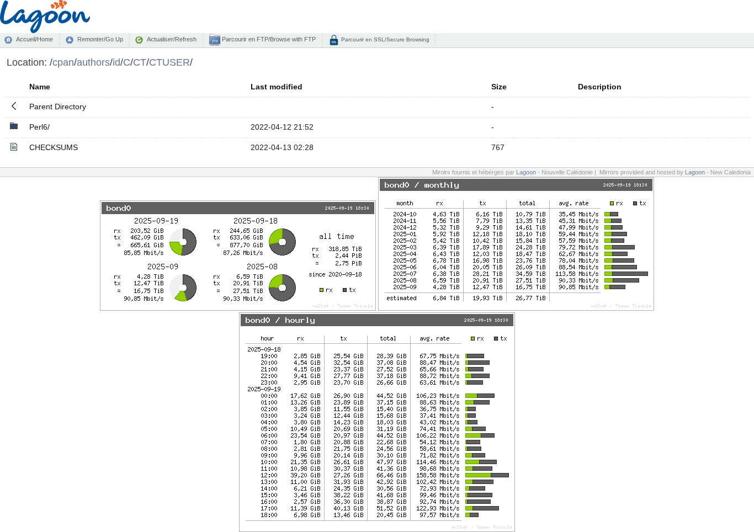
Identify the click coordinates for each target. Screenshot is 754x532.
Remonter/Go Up (100, 39)
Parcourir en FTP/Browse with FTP (268, 39)
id (116, 62)
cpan (63, 62)
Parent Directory (57, 106)
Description (600, 86)
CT (139, 62)
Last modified (276, 86)
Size (499, 86)
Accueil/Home (34, 39)
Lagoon (526, 172)
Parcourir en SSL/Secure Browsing (384, 39)
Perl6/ (39, 127)
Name (39, 86)
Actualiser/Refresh (172, 39)
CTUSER (169, 62)
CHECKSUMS (53, 147)
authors (93, 62)
